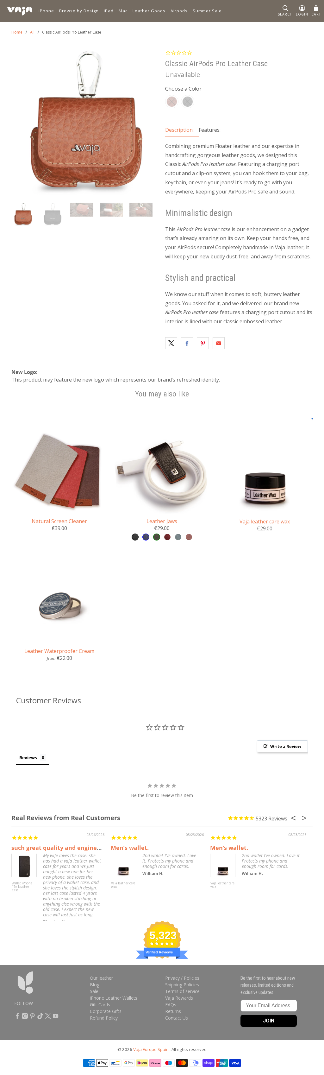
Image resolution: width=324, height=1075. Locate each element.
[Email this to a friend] (219, 343)
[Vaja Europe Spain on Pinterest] (32, 1017)
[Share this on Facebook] (187, 343)
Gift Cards (100, 1005)
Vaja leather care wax (265, 521)
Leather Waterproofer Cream (59, 651)
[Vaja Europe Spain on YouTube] (56, 1017)
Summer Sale (207, 11)
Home (16, 32)
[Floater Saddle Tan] (171, 101)
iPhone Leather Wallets (113, 998)
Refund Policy (104, 1018)
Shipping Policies (182, 985)
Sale (94, 991)
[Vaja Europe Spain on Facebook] (17, 1017)
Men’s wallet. (130, 847)
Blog (94, 985)
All (32, 32)
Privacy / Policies (182, 978)
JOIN (268, 1021)
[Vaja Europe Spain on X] (48, 1017)
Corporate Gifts (106, 1011)
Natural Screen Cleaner (59, 521)
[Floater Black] (187, 101)
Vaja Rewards (179, 998)
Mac (123, 11)
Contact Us (176, 1018)
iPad (109, 11)
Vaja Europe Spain (151, 1049)
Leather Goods (149, 11)
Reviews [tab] (28, 758)
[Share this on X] (171, 343)
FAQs (170, 1005)
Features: (210, 129)
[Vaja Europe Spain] (19, 11)
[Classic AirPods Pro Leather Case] (85, 122)
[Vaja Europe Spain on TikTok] (40, 1017)
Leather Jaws (161, 521)
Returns (173, 1011)
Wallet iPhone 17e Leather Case (22, 887)
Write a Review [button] (285, 746)
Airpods (179, 11)
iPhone (46, 11)
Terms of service (182, 991)
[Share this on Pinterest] (203, 343)
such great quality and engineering (61, 847)
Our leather (101, 978)
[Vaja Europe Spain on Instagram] (25, 1017)
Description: (179, 129)
